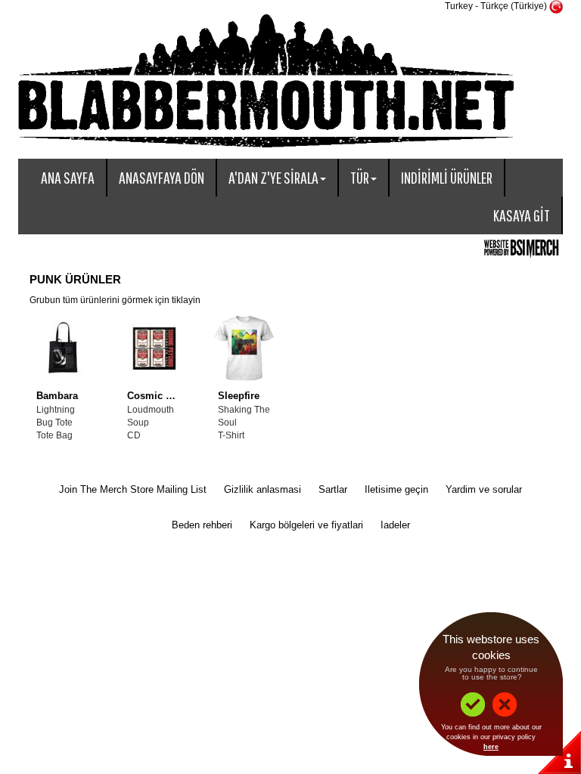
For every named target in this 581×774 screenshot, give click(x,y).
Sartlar (332, 489)
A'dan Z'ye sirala (273, 177)
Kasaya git (521, 215)
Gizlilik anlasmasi (262, 489)
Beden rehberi (202, 525)
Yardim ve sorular (484, 489)
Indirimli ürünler (446, 177)
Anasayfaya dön (161, 177)
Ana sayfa (68, 177)
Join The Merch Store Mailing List (133, 489)
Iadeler (395, 525)
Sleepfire (238, 395)
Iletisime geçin (396, 489)
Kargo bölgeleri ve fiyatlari (306, 525)
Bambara (57, 395)
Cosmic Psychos (166, 395)
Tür (359, 177)
